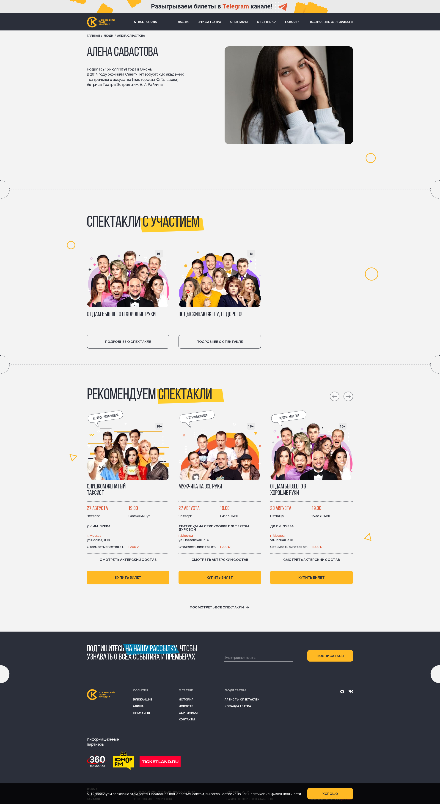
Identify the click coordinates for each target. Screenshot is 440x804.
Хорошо (330, 793)
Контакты (187, 719)
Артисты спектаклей (242, 699)
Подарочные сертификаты (331, 22)
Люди (108, 36)
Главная (182, 22)
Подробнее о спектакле (128, 341)
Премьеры (141, 713)
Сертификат (189, 713)
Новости (292, 22)
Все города (147, 22)
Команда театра (238, 706)
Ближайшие (142, 699)
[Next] (348, 396)
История (186, 699)
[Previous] (334, 396)
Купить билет (128, 577)
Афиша (138, 706)
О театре (264, 22)
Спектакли (239, 22)
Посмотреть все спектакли (217, 607)
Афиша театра (209, 22)
